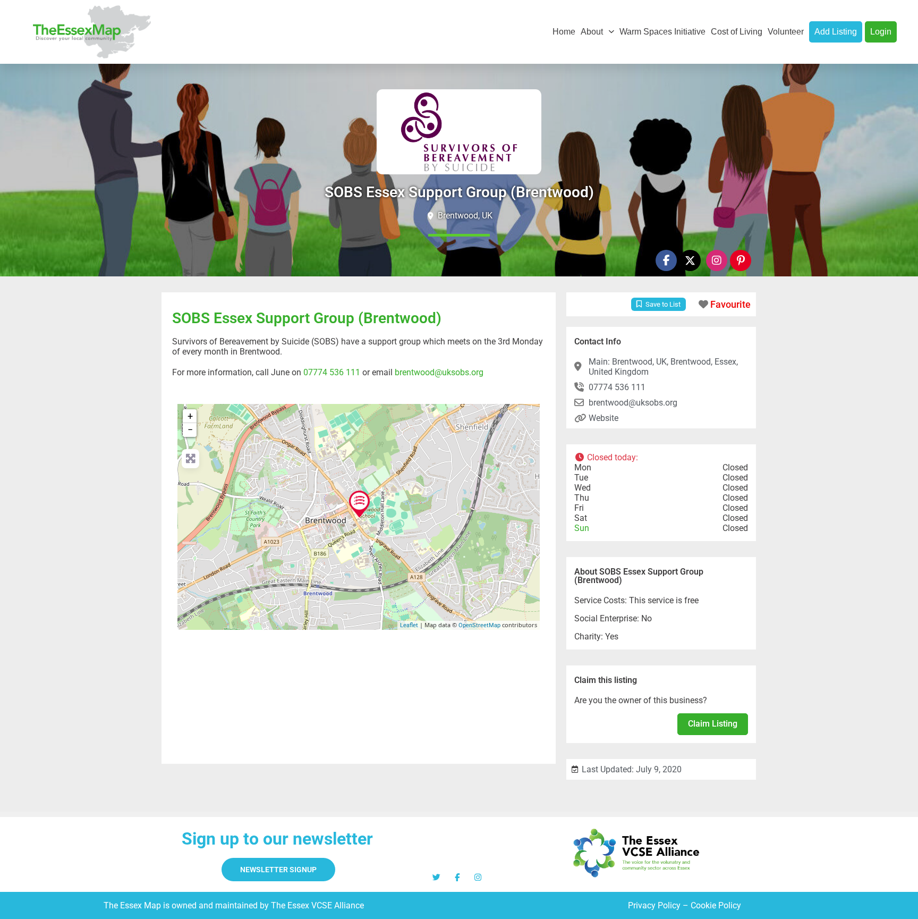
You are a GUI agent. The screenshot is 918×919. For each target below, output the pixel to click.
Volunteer (786, 31)
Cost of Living (736, 31)
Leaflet (409, 625)
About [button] (592, 31)
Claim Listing (712, 724)
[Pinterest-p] (740, 260)
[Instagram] (716, 260)
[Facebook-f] (666, 260)
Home (563, 31)
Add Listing (835, 31)
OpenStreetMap (479, 625)
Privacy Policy (654, 905)
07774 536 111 (331, 372)
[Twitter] (436, 877)
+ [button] (190, 415)
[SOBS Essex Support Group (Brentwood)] (359, 504)
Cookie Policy (716, 905)
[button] (661, 457)
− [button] (190, 429)
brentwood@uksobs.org (439, 372)
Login (880, 31)
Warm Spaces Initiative (662, 31)
